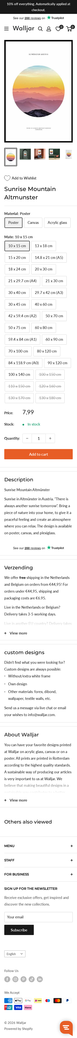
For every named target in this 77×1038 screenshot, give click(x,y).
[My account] (49, 28)
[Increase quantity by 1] (50, 438)
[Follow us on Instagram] (15, 979)
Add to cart (38, 454)
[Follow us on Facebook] (7, 979)
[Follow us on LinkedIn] (40, 979)
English (11, 954)
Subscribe (19, 930)
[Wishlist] (58, 28)
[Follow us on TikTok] (32, 979)
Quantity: (12, 438)
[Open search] (40, 28)
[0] (69, 28)
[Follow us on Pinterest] (24, 979)
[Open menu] (6, 28)
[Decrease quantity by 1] (27, 438)
